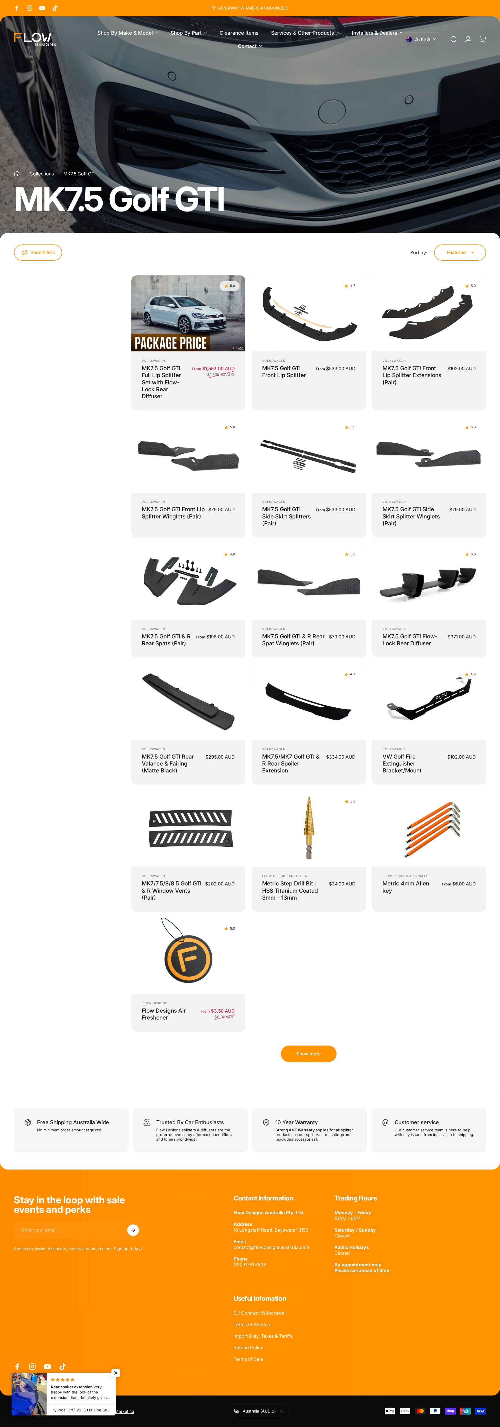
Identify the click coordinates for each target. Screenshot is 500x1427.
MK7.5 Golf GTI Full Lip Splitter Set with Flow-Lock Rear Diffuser (161, 382)
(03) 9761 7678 (250, 1264)
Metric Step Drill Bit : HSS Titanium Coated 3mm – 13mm (290, 890)
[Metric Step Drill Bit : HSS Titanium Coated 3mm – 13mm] (309, 829)
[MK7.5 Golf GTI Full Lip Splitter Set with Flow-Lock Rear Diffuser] (188, 313)
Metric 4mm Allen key (406, 887)
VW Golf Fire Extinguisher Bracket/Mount (402, 763)
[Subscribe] (133, 1230)
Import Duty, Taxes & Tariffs (263, 1336)
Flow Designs (154, 1003)
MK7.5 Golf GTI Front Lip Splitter (284, 372)
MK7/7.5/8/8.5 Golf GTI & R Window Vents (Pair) (171, 890)
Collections (42, 174)
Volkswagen (153, 360)
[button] (115, 1373)
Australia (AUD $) (259, 1411)
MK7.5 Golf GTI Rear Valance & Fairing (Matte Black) (168, 763)
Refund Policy (248, 1347)
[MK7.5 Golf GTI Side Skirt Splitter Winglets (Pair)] (429, 455)
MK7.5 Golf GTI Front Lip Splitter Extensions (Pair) (412, 375)
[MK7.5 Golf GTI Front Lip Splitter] (309, 313)
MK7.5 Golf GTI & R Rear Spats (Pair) (166, 640)
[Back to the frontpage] (17, 174)
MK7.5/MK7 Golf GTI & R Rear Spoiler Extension (291, 763)
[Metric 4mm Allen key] (429, 829)
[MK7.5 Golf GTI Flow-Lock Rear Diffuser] (429, 582)
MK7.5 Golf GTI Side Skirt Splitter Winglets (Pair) (411, 516)
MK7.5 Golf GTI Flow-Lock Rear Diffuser (410, 640)
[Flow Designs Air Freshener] (188, 956)
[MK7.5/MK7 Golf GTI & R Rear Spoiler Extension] (309, 702)
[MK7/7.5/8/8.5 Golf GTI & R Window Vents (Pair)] (188, 829)
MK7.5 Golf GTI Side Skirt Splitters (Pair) (286, 516)
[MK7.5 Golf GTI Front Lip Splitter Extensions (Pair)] (429, 313)
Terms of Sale (248, 1359)
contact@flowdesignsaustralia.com (271, 1247)
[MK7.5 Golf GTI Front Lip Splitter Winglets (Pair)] (188, 455)
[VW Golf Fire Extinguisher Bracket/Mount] (429, 702)
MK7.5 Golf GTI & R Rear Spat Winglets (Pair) (293, 640)
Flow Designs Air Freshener (164, 1014)
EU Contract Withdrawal (260, 1313)
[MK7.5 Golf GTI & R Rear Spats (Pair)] (188, 582)
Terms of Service (252, 1324)
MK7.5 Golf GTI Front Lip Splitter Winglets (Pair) (173, 513)
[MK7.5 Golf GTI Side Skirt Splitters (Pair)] (309, 455)
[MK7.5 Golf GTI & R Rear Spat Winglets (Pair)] (309, 582)
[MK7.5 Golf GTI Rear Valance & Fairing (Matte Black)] (188, 702)
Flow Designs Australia (284, 876)
